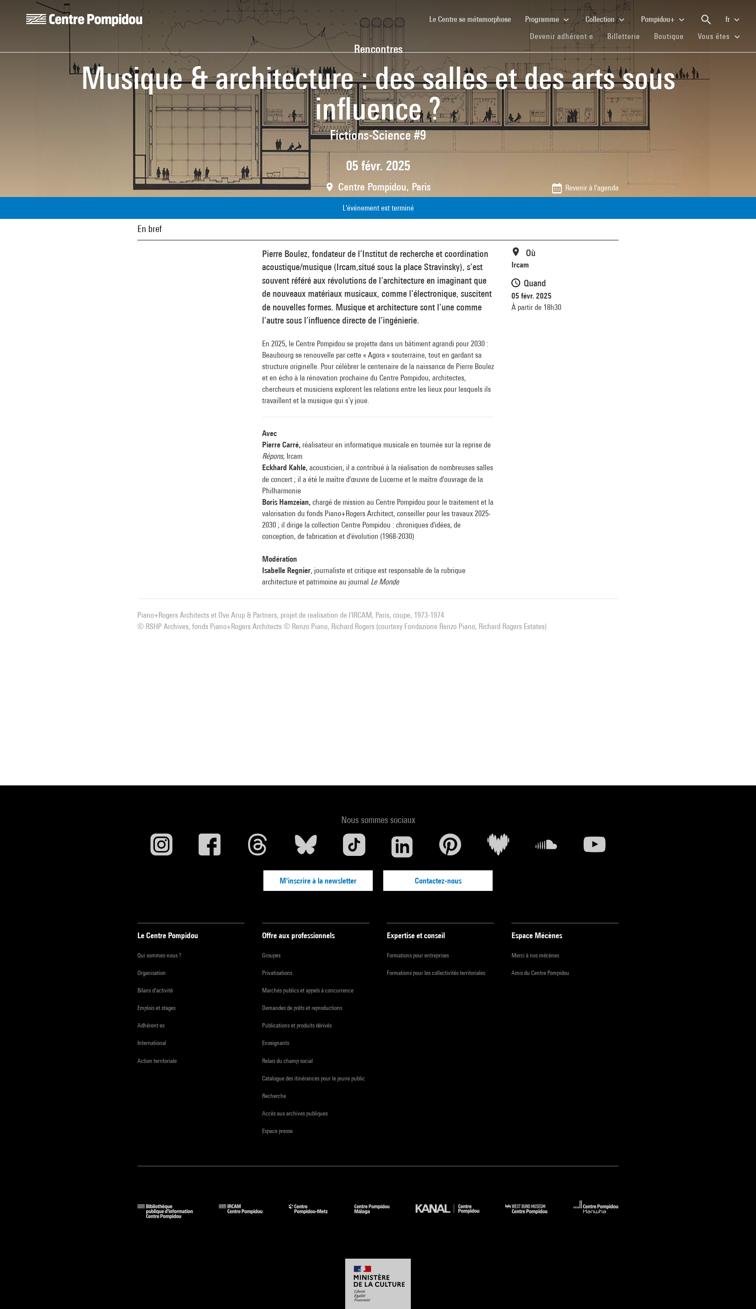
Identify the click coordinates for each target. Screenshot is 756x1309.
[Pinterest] (450, 847)
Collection (600, 19)
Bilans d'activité (155, 990)
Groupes (271, 955)
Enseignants (275, 1042)
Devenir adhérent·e (565, 36)
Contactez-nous (438, 880)
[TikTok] (354, 847)
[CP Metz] (315, 1216)
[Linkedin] (402, 847)
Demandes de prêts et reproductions (302, 1007)
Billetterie (623, 36)
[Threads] (258, 847)
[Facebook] (210, 847)
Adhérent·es (150, 1025)
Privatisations (277, 972)
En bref (149, 228)
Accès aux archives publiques (295, 1113)
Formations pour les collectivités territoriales (436, 972)
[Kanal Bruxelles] (454, 1216)
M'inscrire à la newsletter (318, 880)
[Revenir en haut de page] (735, 1288)
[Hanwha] (596, 1216)
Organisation (151, 972)
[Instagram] (161, 847)
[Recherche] (706, 19)
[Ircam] (247, 1216)
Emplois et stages (156, 1007)
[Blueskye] (306, 847)
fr (728, 19)
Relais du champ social (287, 1060)
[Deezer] (498, 847)
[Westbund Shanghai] (532, 1216)
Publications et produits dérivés (297, 1025)
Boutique (672, 36)
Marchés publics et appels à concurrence (308, 990)
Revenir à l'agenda (592, 187)
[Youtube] (594, 847)
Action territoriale (157, 1060)
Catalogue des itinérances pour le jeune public (313, 1078)
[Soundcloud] (546, 847)
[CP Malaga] (378, 1216)
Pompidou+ (658, 19)
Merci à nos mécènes (535, 955)
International (151, 1042)
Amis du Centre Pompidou (540, 972)
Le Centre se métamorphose (473, 19)
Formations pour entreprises (418, 955)
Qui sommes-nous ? (159, 955)
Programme (543, 19)
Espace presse (277, 1130)
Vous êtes (715, 36)
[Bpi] (171, 1216)
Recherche (274, 1095)
